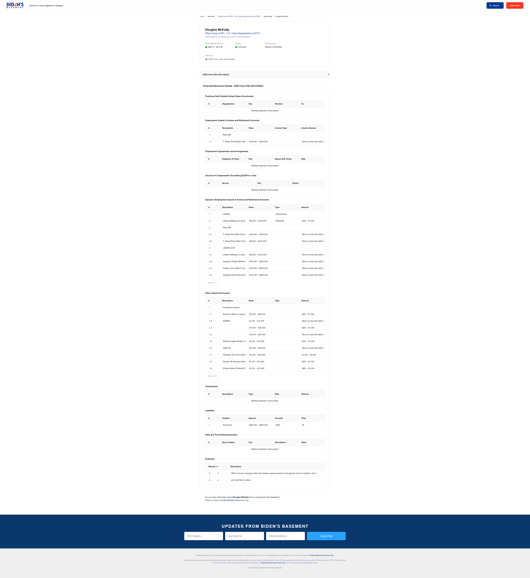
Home (202, 16)
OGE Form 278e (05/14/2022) (222, 59)
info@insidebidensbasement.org (234, 500)
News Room (515, 5)
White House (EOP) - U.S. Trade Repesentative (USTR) (239, 16)
